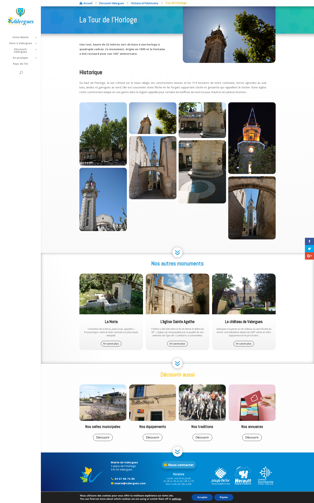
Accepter (202, 497)
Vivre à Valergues (20, 43)
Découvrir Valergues (20, 50)
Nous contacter (181, 465)
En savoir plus (111, 343)
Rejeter (224, 497)
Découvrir (103, 437)
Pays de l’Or (20, 64)
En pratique (20, 58)
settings (176, 499)
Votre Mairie (20, 37)
